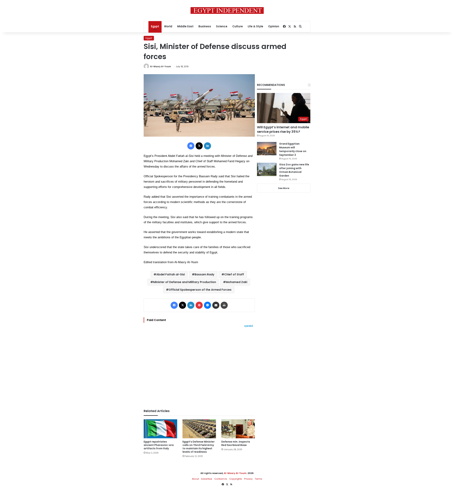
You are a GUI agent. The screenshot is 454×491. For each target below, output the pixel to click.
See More (283, 188)
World (168, 26)
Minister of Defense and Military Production (184, 282)
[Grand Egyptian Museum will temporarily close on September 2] (266, 148)
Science (221, 26)
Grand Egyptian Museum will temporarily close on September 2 (292, 149)
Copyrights (235, 479)
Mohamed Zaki (236, 282)
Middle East (185, 26)
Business (204, 26)
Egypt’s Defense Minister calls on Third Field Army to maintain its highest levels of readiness (198, 447)
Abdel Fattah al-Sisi (170, 274)
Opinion (273, 26)
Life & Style (255, 26)
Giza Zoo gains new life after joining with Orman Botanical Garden (294, 170)
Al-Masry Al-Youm (160, 66)
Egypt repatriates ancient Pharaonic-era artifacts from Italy (159, 445)
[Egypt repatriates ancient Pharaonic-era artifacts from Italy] (160, 428)
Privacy (248, 479)
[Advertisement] (199, 366)
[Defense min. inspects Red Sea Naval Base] (238, 428)
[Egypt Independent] (227, 10)
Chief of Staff (234, 274)
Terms (258, 479)
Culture (237, 26)
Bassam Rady (204, 274)
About (195, 479)
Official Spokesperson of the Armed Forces (200, 290)
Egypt (155, 26)
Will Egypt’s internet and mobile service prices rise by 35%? (283, 129)
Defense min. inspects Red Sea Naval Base (235, 443)
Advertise (206, 479)
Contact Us (220, 479)
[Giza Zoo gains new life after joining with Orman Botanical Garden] (266, 169)
